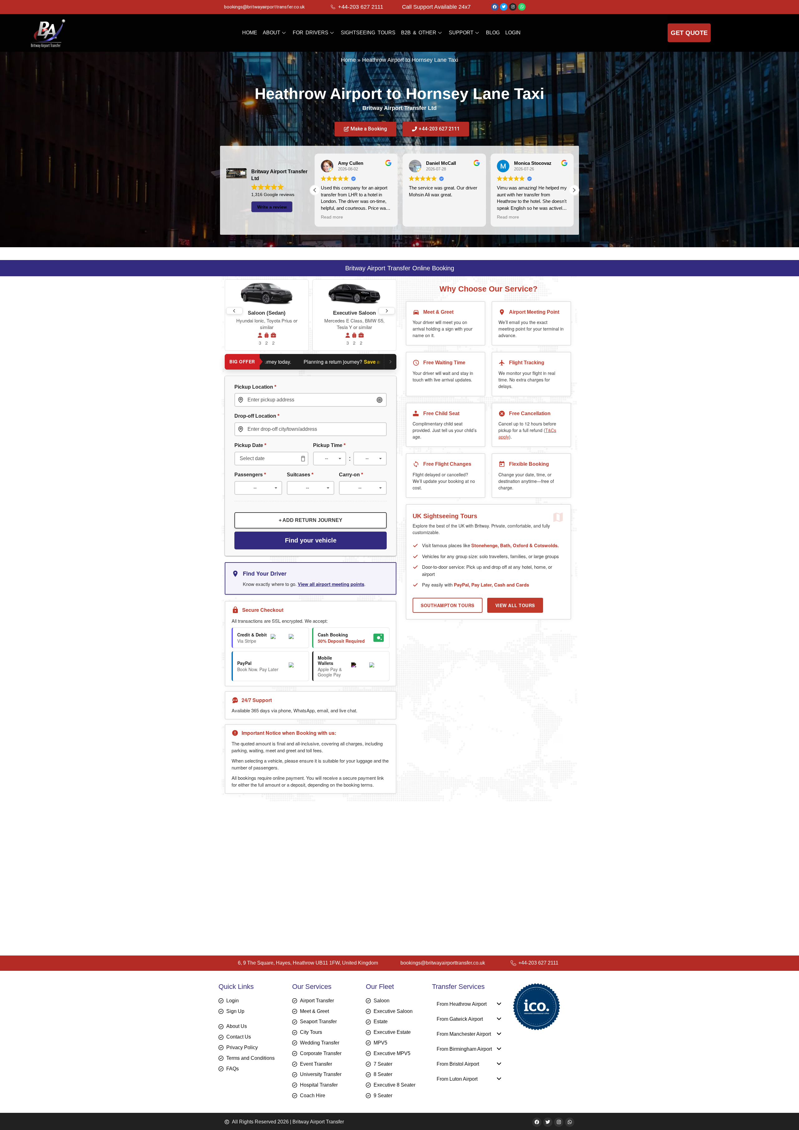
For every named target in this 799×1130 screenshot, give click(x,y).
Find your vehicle (310, 540)
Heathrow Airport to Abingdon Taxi (274, 873)
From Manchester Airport (464, 1034)
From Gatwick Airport (460, 1019)
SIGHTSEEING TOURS (368, 32)
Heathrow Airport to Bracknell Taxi (274, 900)
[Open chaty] (781, 1113)
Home (348, 60)
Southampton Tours (447, 605)
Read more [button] (420, 217)
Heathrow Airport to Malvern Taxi (272, 846)
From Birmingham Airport (464, 1049)
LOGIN (513, 32)
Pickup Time (329, 445)
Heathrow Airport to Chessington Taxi (278, 909)
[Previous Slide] (234, 310)
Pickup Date (250, 445)
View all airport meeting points (331, 584)
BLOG (493, 32)
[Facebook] (494, 7)
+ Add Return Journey (310, 520)
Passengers (250, 474)
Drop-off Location (256, 416)
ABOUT (271, 32)
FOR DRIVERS (310, 32)
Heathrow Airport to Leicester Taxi (274, 855)
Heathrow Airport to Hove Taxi (269, 864)
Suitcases (300, 474)
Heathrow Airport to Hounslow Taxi (275, 837)
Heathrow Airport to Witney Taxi (271, 882)
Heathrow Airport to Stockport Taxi (275, 918)
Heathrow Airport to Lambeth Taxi (273, 891)
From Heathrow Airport (462, 1004)
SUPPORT (461, 32)
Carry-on (351, 474)
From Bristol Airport (458, 1064)
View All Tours (515, 605)
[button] (574, 190)
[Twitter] (503, 7)
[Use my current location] (379, 400)
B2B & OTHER (418, 32)
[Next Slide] (387, 310)
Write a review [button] (272, 206)
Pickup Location (255, 387)
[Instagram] (513, 7)
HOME (249, 32)
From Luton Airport (457, 1079)
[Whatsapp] (522, 7)
